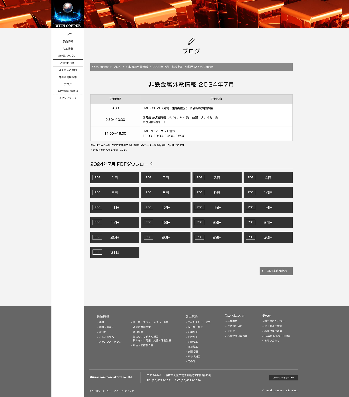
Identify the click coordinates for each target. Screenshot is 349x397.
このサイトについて (124, 391)
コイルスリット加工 (199, 322)
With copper (100, 66)
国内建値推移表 (277, 271)
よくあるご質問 (68, 70)
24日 (268, 222)
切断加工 (193, 342)
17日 (114, 222)
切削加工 (193, 332)
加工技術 (68, 48)
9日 (217, 192)
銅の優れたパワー (68, 56)
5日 (115, 192)
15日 (217, 207)
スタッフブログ (68, 98)
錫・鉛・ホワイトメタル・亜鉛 (151, 322)
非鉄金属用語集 (68, 77)
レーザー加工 (195, 327)
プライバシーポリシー (100, 391)
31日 (114, 252)
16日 (268, 207)
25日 (114, 237)
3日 (217, 177)
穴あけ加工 (194, 356)
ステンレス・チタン (110, 342)
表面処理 (193, 351)
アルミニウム (106, 337)
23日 (217, 222)
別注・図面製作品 (143, 345)
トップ (68, 34)
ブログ (68, 84)
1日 (115, 177)
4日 (268, 177)
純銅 (101, 322)
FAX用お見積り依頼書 (277, 336)
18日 (166, 222)
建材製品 (138, 332)
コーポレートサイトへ (283, 377)
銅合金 (103, 332)
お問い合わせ (272, 341)
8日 (166, 192)
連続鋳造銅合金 (142, 327)
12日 (166, 207)
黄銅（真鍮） (106, 327)
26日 (166, 237)
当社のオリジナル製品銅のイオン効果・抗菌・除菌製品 (152, 339)
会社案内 (232, 321)
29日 (217, 237)
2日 (166, 177)
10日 (268, 192)
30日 (268, 237)
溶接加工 (193, 347)
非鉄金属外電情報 (68, 91)
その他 (191, 361)
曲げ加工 (193, 337)
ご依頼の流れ (67, 63)
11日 (114, 207)
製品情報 (68, 41)
